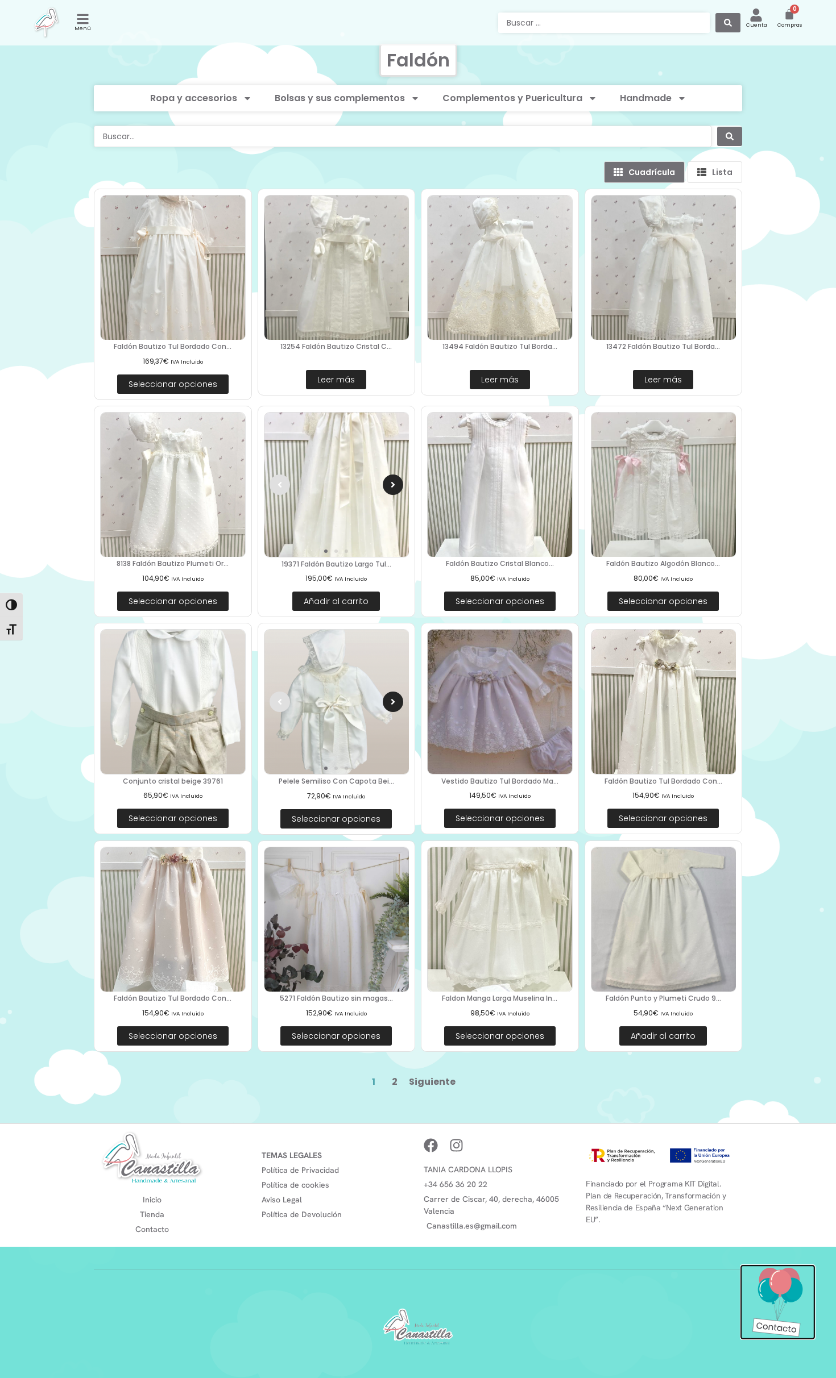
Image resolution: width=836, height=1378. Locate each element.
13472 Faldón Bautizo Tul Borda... (663, 346)
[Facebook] (431, 1145)
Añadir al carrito (336, 601)
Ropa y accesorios (193, 98)
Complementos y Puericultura (512, 98)
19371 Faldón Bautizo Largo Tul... (336, 564)
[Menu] (82, 19)
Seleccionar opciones (173, 384)
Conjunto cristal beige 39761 (173, 781)
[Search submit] (727, 22)
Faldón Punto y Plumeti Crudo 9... (663, 998)
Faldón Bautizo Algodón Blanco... (663, 563)
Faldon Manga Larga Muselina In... (499, 998)
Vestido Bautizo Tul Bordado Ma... (499, 781)
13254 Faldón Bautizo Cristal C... (336, 346)
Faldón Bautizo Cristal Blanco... (500, 563)
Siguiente (432, 1081)
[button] (280, 484)
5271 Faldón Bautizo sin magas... (336, 998)
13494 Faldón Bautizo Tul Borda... (499, 346)
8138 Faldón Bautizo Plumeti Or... (173, 563)
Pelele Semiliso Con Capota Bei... (336, 781)
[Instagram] (456, 1145)
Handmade (646, 98)
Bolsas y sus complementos (340, 98)
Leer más (336, 379)
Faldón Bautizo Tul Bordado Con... (172, 346)
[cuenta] (756, 15)
